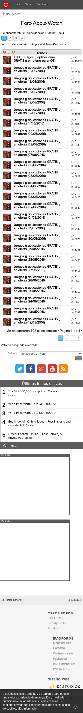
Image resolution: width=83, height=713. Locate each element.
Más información (28, 708)
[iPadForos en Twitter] (64, 352)
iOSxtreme (60, 620)
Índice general (13, 517)
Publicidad (67, 634)
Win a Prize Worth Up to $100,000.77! (32, 387)
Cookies (43, 634)
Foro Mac (54, 546)
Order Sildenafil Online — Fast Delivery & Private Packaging (35, 419)
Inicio (18, 4)
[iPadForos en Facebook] (75, 352)
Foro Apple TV (57, 540)
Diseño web (32, 637)
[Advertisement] (34, 469)
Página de (56, 33)
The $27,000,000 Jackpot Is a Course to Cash (34, 376)
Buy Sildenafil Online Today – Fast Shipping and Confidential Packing (39, 407)
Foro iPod (59, 625)
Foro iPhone (55, 535)
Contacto (55, 634)
